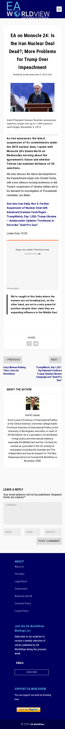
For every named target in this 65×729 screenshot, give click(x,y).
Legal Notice (21, 581)
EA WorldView (37, 724)
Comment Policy (23, 603)
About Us (19, 566)
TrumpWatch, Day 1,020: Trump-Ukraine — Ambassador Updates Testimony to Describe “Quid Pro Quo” (31, 221)
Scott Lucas (28, 74)
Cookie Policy (21, 610)
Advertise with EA (23, 596)
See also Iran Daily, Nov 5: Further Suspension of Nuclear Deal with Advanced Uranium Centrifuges (28, 208)
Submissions (21, 588)
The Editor (20, 573)
